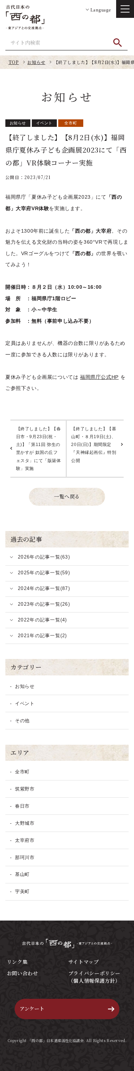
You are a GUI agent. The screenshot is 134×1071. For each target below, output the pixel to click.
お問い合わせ (22, 973)
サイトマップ (83, 961)
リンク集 (17, 961)
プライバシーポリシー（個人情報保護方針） (94, 977)
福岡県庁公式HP (99, 377)
